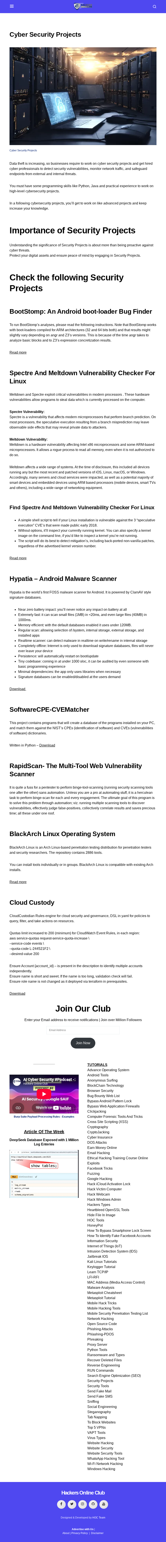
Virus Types (96, 1438)
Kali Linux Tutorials (102, 1262)
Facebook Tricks (100, 1168)
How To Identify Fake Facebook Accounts (119, 1236)
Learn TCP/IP (97, 1272)
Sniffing (93, 1401)
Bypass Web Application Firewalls (113, 1106)
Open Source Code (102, 1324)
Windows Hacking (101, 1469)
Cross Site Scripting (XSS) (107, 1122)
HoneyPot (95, 1225)
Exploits (93, 1163)
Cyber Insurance (100, 1137)
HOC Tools (95, 1220)
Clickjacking (96, 1111)
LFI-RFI (93, 1277)
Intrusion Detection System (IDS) (112, 1251)
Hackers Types (98, 1205)
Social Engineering (102, 1407)
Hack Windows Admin (104, 1199)
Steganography (99, 1412)
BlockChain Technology (105, 1085)
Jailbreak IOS (97, 1256)
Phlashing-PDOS (100, 1334)
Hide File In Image (101, 1215)
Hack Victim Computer (104, 1189)
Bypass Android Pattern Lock (109, 1101)
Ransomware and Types (106, 1355)
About (65, 1533)
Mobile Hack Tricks (102, 1303)
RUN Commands (100, 1370)
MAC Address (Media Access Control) (116, 1282)
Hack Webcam (98, 1194)
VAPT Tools (96, 1432)
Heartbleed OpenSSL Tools (108, 1210)
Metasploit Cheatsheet (104, 1293)
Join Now (83, 1043)
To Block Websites (101, 1422)
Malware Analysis (100, 1287)
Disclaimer (97, 1533)
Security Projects (100, 1381)
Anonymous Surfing (102, 1080)
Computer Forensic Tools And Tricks (115, 1116)
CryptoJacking (98, 1132)
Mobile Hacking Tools (103, 1308)
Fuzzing (93, 1173)
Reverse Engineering (103, 1365)
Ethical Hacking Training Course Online (117, 1158)
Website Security (100, 1448)
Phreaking (95, 1339)
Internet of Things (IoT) (104, 1246)
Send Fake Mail (99, 1391)
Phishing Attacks (100, 1329)
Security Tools (98, 1386)
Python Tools (97, 1350)
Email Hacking (98, 1153)
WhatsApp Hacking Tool (105, 1458)
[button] (12, 6)
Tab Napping (97, 1417)
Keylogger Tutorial (101, 1267)
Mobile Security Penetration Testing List (117, 1313)
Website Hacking (100, 1443)
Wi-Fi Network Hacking (105, 1464)
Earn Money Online (102, 1148)
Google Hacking (99, 1179)
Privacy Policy (79, 1533)
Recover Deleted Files (104, 1360)
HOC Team (98, 1517)
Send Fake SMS (100, 1396)
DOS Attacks (97, 1142)
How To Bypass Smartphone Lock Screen (119, 1230)
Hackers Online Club (83, 1493)
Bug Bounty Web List (103, 1096)
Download (18, 689)
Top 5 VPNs (96, 1427)
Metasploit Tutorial (101, 1298)
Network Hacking (100, 1319)
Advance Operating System (108, 1070)
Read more (18, 352)
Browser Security (100, 1091)
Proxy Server (97, 1344)
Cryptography (97, 1127)
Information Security (102, 1241)
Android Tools (98, 1075)
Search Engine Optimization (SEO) (114, 1376)
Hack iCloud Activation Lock (108, 1184)
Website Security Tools (104, 1453)
